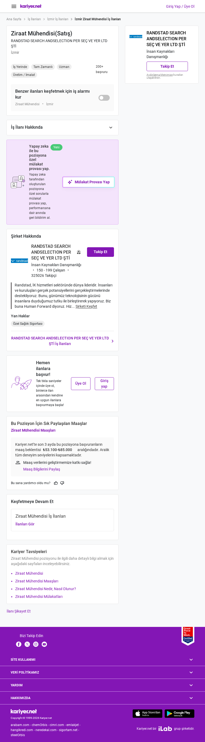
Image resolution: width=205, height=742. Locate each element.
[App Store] (147, 713)
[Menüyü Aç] (14, 6)
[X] (27, 644)
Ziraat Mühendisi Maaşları (33, 430)
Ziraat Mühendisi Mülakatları (38, 596)
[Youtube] (44, 644)
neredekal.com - (47, 730)
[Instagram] (35, 644)
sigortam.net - (69, 730)
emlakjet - (73, 725)
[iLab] (165, 728)
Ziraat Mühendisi (29, 573)
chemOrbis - (41, 725)
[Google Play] (179, 713)
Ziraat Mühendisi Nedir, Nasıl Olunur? (45, 589)
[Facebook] (18, 644)
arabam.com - (21, 725)
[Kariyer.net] (24, 711)
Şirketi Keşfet (86, 306)
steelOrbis (18, 735)
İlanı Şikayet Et (19, 611)
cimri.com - (58, 725)
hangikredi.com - (23, 730)
